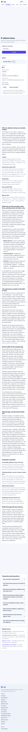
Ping (17, 4)
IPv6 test (3, 721)
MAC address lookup (6, 715)
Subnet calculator (14, 87)
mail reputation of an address (9, 644)
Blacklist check (4, 703)
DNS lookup (23, 406)
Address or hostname (7, 46)
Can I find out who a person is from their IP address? (14, 584)
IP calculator (4, 709)
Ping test (3, 699)
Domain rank (4, 717)
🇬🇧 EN (21, 1)
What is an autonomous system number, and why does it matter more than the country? (13, 597)
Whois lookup (4, 697)
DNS (21, 4)
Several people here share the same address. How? (12, 615)
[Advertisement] (14, 22)
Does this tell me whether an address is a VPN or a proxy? (13, 609)
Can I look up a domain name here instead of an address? (13, 621)
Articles (3, 723)
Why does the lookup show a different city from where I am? (14, 590)
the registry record (6, 631)
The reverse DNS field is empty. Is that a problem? (13, 603)
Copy (13, 61)
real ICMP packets (18, 501)
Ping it (4, 87)
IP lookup (8, 4)
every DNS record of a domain (9, 635)
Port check (3, 705)
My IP (3, 4)
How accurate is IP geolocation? (11, 579)
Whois (13, 4)
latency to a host (6, 640)
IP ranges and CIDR (5, 713)
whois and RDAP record (8, 343)
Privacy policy (4, 728)
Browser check (4, 719)
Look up (14, 52)
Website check (4, 707)
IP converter (4, 711)
